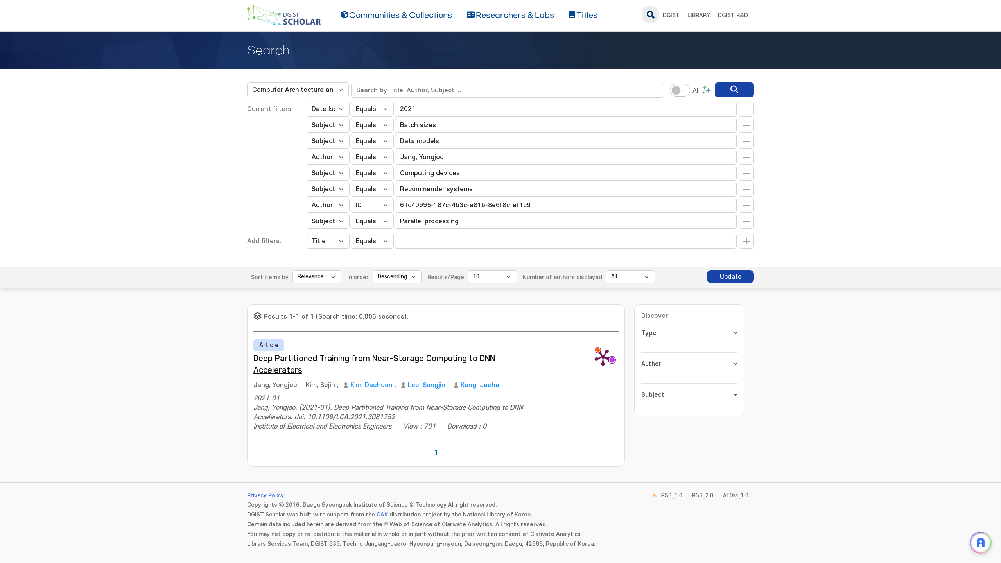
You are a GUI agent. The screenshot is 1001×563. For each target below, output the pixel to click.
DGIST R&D (733, 15)
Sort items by (270, 277)
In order (358, 277)
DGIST (671, 15)
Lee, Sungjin (426, 385)
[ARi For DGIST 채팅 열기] (981, 543)
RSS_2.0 (702, 495)
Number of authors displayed (562, 277)
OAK (382, 514)
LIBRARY (698, 15)
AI (695, 90)
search (650, 14)
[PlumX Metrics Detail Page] (602, 357)
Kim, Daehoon (371, 385)
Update (730, 276)
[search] (734, 89)
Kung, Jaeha (480, 385)
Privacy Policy (265, 495)
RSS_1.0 (671, 495)
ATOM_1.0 (735, 495)
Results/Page (445, 277)
